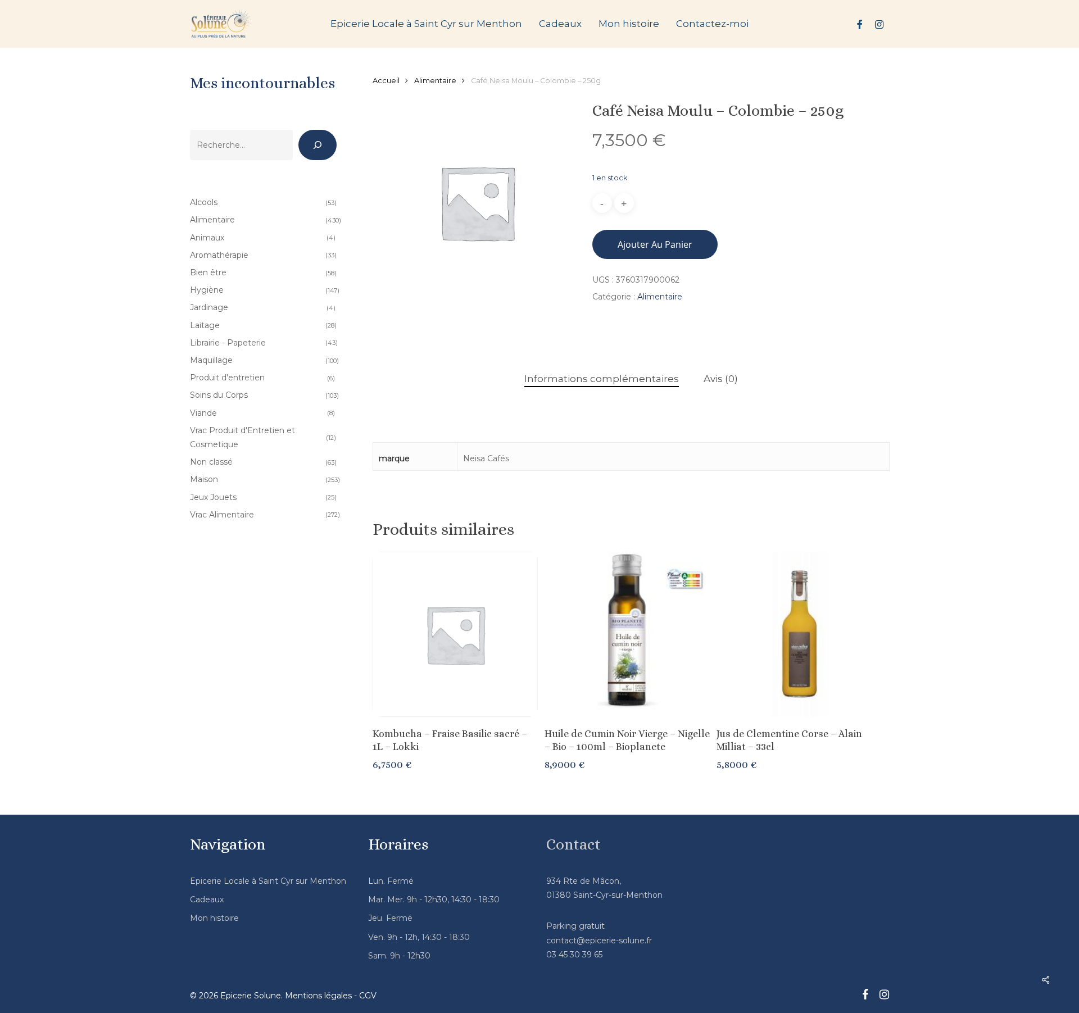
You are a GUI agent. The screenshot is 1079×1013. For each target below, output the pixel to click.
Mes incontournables (262, 83)
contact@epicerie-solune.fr (599, 940)
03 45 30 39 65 (574, 955)
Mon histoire (214, 918)
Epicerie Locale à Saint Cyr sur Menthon (268, 881)
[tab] (601, 379)
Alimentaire (435, 80)
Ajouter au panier (655, 244)
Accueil (386, 80)
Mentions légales (318, 996)
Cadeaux (207, 899)
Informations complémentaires (601, 378)
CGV (368, 996)
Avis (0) (721, 378)
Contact (573, 844)
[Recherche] (317, 145)
